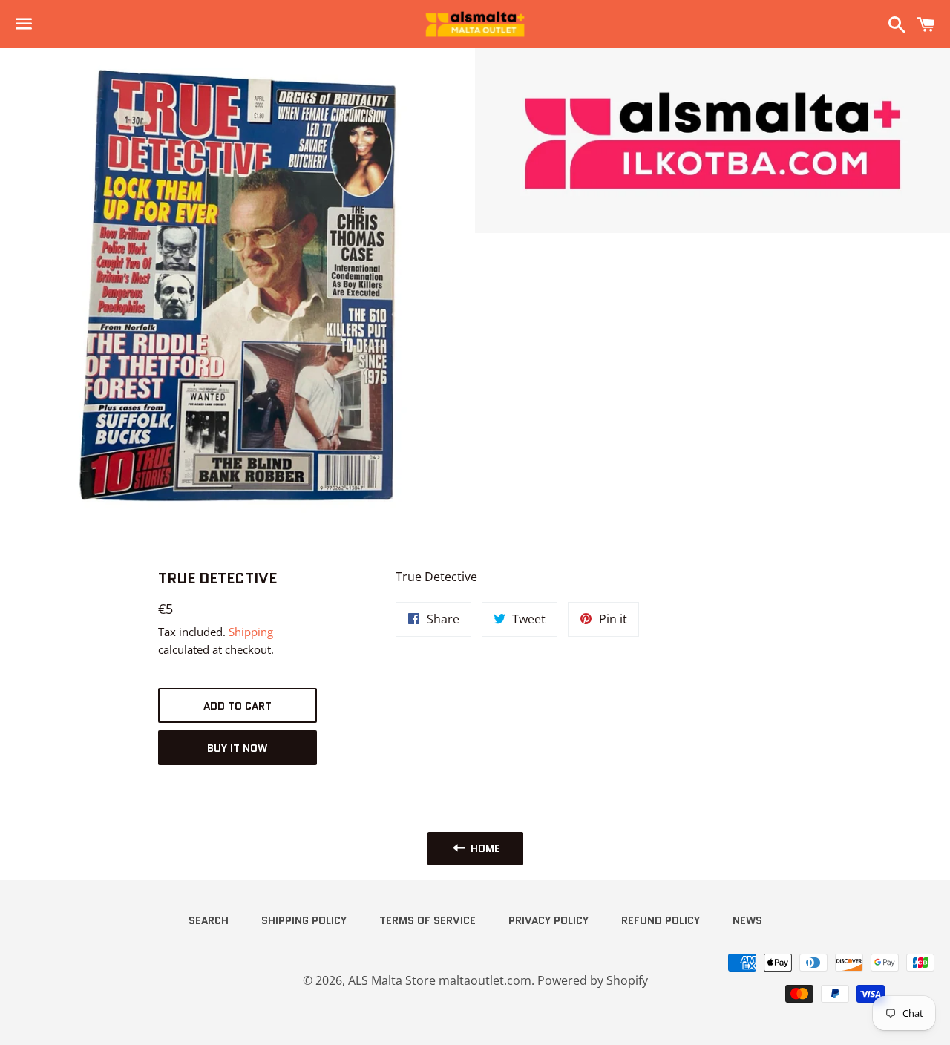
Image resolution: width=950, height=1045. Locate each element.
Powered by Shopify (592, 980)
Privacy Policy (548, 920)
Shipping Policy (304, 920)
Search (209, 920)
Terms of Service (427, 920)
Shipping (251, 631)
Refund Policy (660, 920)
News (747, 920)
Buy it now (237, 748)
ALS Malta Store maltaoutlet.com (439, 980)
